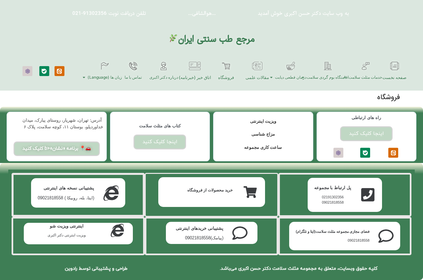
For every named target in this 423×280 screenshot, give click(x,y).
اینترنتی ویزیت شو (67, 225)
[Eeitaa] (59, 71)
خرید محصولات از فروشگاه (210, 190)
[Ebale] (44, 71)
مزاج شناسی (263, 134)
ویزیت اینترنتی (263, 121)
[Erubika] (27, 71)
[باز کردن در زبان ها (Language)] (84, 77)
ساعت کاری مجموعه (263, 147)
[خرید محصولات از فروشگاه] (250, 192)
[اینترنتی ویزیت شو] (117, 230)
